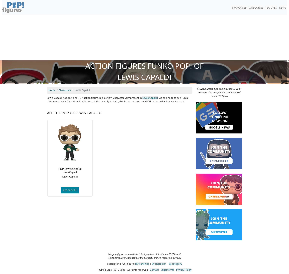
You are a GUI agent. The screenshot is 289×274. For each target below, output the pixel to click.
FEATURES (271, 7)
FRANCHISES (239, 7)
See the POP (70, 190)
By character (159, 263)
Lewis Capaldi (150, 97)
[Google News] (219, 117)
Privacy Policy (183, 269)
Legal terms (167, 269)
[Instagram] (219, 189)
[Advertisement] (144, 38)
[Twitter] (219, 224)
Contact (154, 269)
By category (175, 263)
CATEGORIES (256, 7)
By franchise (142, 263)
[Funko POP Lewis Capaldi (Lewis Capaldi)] (70, 142)
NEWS (282, 7)
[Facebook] (219, 153)
